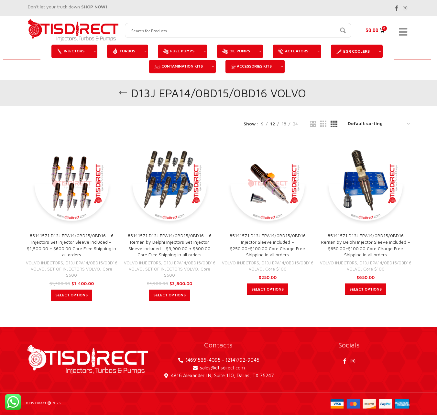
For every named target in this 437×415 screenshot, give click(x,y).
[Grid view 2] (313, 124)
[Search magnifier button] (343, 30)
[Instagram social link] (404, 8)
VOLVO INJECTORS (44, 262)
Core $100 (276, 268)
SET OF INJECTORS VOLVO (73, 268)
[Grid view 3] (323, 124)
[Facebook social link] (396, 8)
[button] (71, 295)
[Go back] (123, 93)
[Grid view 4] (334, 124)
